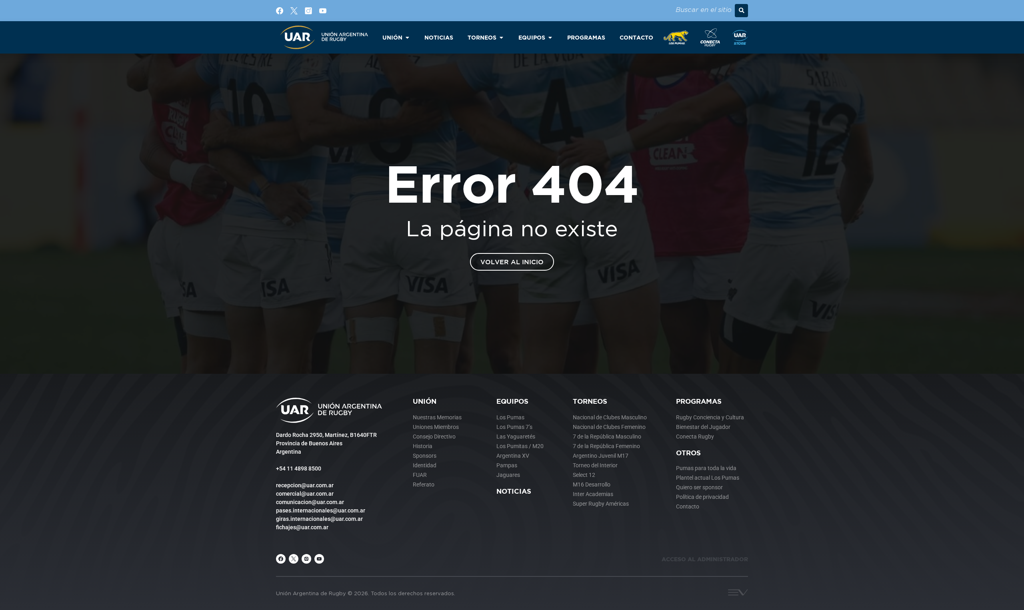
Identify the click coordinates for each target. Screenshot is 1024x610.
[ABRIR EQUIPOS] (550, 37)
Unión (424, 401)
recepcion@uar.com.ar (305, 485)
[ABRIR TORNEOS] (501, 37)
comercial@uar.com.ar (305, 493)
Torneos (590, 401)
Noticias (513, 491)
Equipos (512, 401)
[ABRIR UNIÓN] (407, 37)
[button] (741, 10)
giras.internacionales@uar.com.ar (319, 519)
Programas (699, 401)
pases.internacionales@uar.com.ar (320, 510)
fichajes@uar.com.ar (302, 527)
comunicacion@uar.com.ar (310, 502)
